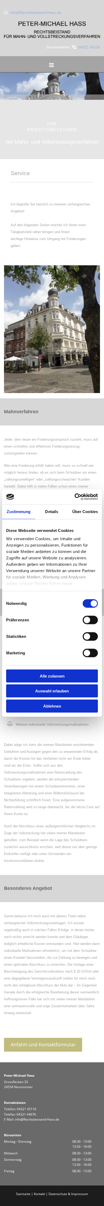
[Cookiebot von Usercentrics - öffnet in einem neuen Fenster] (75, 496)
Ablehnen (52, 706)
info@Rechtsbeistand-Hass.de (35, 12)
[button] (51, 65)
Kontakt (39, 1194)
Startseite (23, 1194)
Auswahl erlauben (52, 691)
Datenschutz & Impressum (68, 1194)
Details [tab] (51, 511)
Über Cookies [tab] (85, 511)
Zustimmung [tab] (18, 511)
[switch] (90, 620)
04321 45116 (89, 47)
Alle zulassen (52, 676)
